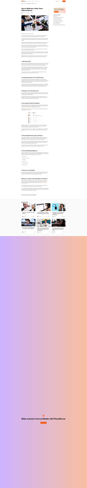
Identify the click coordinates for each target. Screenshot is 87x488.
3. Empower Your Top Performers (57, 18)
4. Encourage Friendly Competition (57, 19)
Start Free (64, 1)
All (35, 3)
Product (33, 3)
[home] (24, 1)
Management (29, 3)
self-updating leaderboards (30, 108)
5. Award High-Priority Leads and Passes (58, 21)
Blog (22, 3)
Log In (61, 1)
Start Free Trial (56, 11)
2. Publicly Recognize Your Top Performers (58, 17)
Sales (25, 3)
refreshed (29, 71)
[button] (29, 1)
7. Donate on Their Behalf (56, 23)
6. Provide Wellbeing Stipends (56, 22)
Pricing (36, 1)
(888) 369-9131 (57, 1)
